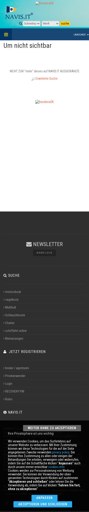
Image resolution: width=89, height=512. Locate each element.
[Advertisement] (44, 152)
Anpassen (44, 498)
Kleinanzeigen (14, 338)
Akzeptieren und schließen (42, 504)
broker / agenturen (17, 368)
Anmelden (44, 252)
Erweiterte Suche (46, 78)
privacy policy (60, 452)
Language (80, 34)
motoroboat (13, 292)
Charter (10, 323)
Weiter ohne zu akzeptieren (52, 428)
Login (8, 383)
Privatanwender (15, 376)
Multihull (10, 307)
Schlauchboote (15, 315)
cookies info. (56, 467)
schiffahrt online (16, 331)
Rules (9, 399)
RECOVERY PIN (14, 391)
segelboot (11, 299)
